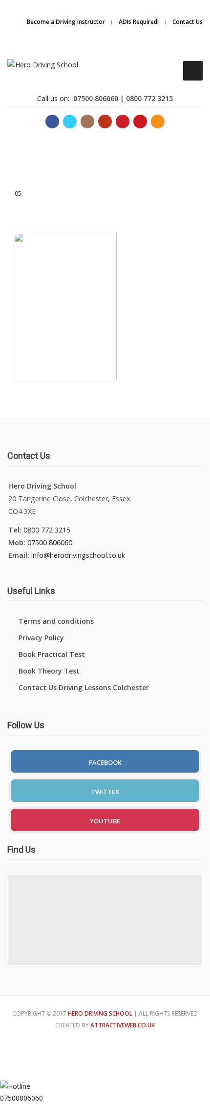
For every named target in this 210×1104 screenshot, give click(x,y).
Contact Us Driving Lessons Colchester (84, 687)
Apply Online (158, 21)
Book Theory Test (49, 670)
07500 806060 (49, 542)
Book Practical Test (52, 654)
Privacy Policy (41, 637)
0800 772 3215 (46, 529)
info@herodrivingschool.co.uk (78, 555)
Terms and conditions (56, 621)
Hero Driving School (100, 1013)
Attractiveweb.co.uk (122, 1025)
